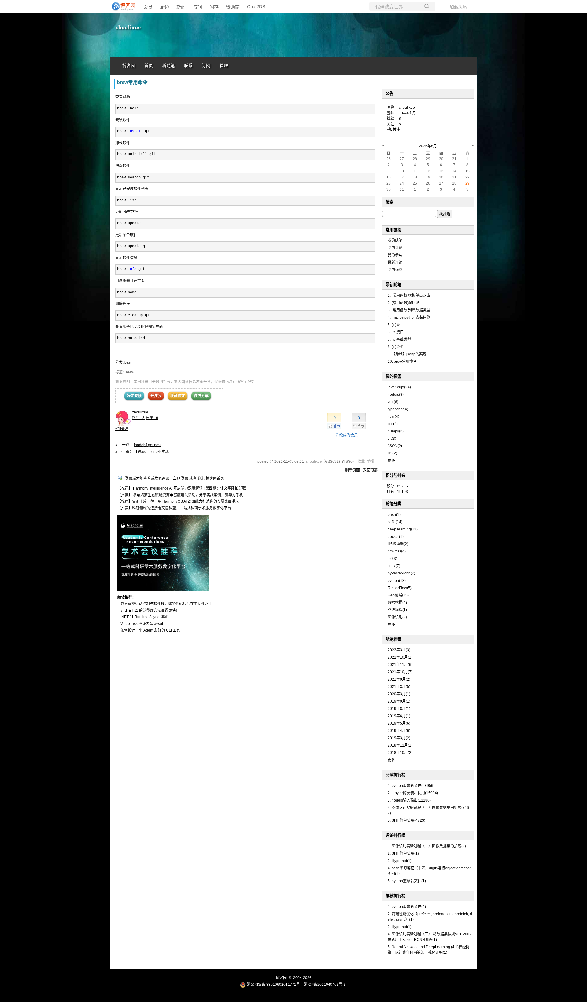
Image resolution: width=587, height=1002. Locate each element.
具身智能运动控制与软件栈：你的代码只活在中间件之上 (166, 604)
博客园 (128, 65)
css (393, 424)
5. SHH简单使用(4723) (406, 820)
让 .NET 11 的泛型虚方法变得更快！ (149, 610)
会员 (148, 6)
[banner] (122, 6)
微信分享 (201, 396)
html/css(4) (397, 551)
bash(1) (394, 514)
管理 (224, 65)
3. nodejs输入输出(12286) (409, 800)
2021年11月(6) (400, 664)
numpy (396, 431)
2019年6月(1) (399, 716)
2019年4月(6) (399, 731)
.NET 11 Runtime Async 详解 (144, 617)
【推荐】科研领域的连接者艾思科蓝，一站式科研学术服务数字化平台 (174, 508)
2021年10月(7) (400, 672)
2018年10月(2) (400, 753)
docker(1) (396, 536)
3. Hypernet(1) (400, 861)
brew (130, 372)
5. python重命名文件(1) (407, 881)
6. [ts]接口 (396, 332)
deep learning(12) (403, 529)
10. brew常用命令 (402, 361)
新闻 (181, 6)
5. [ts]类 (394, 325)
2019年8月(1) (399, 709)
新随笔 (168, 65)
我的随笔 (395, 240)
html (393, 416)
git (392, 438)
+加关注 (121, 429)
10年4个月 (407, 113)
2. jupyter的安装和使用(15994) (413, 793)
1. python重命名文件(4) (407, 907)
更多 (391, 460)
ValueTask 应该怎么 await (141, 624)
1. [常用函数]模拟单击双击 (409, 295)
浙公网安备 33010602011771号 (273, 984)
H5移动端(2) (398, 544)
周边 (164, 6)
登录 (184, 478)
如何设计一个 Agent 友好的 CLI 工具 (150, 630)
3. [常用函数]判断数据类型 (409, 310)
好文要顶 (134, 396)
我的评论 (395, 248)
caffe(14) (395, 522)
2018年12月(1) (400, 745)
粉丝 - (138, 418)
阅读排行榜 (395, 775)
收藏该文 (177, 396)
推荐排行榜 (395, 896)
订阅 (206, 65)
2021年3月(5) (399, 687)
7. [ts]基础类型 (399, 339)
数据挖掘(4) (397, 602)
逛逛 (201, 478)
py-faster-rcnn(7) (401, 573)
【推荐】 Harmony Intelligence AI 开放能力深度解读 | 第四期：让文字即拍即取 (181, 488)
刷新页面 (352, 470)
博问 (197, 6)
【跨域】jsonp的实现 (151, 452)
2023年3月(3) (399, 650)
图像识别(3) (397, 617)
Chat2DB (256, 6)
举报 (370, 461)
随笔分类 (393, 503)
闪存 (214, 6)
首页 (148, 65)
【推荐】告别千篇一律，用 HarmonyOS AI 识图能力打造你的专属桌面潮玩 (178, 501)
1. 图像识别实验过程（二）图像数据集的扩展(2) (427, 846)
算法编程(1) (397, 610)
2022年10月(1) (400, 657)
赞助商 (233, 6)
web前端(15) (398, 595)
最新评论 (395, 262)
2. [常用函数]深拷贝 (403, 303)
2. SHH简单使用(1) (403, 853)
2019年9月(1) (399, 701)
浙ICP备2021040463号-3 (325, 984)
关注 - (152, 418)
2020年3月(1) (399, 694)
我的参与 (395, 255)
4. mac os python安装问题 (409, 317)
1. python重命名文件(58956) (411, 786)
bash (128, 362)
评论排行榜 (395, 835)
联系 (188, 65)
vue (393, 402)
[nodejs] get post (147, 445)
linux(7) (394, 566)
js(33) (392, 558)
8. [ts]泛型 (396, 347)
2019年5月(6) (399, 723)
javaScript (399, 387)
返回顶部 (370, 470)
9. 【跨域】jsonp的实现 (407, 354)
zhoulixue (128, 27)
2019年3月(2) (399, 738)
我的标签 (395, 270)
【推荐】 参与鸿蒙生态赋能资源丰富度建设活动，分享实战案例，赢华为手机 (180, 495)
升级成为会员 (347, 435)
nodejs (396, 394)
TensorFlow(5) (400, 588)
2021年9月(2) (399, 679)
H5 (392, 453)
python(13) (397, 580)
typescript (398, 409)
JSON (395, 446)
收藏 (361, 461)
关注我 (155, 396)
